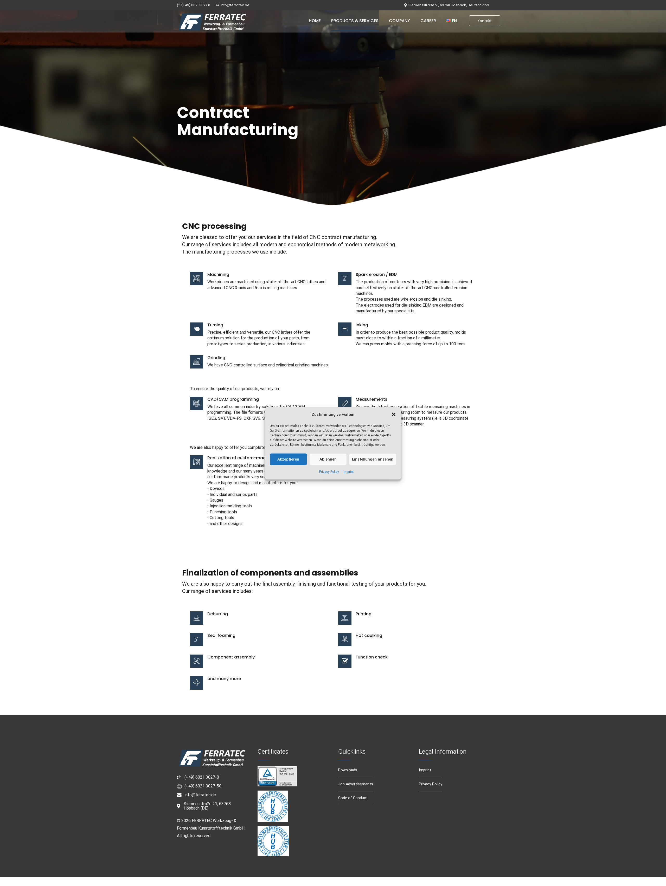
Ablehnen (328, 459)
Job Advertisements (355, 784)
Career (428, 21)
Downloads (347, 770)
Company (399, 21)
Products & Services (355, 21)
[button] (393, 414)
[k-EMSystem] (273, 806)
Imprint (349, 471)
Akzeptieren (288, 459)
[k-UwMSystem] (273, 841)
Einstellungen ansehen (372, 459)
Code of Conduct (353, 798)
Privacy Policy (329, 471)
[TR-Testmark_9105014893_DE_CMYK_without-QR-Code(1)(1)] (277, 776)
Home (315, 21)
